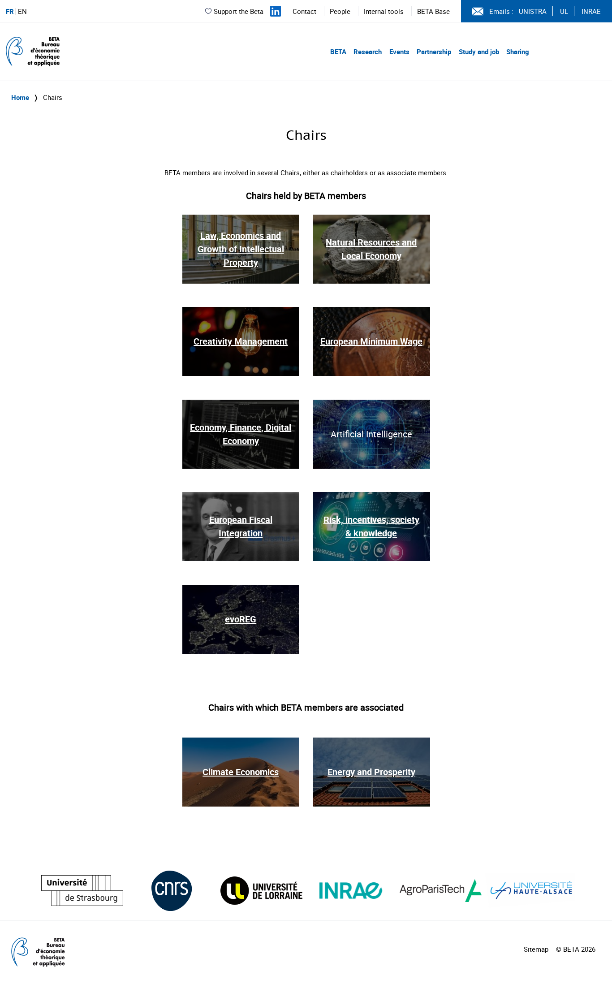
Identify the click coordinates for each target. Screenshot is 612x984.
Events (399, 51)
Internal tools (384, 11)
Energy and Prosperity (371, 772)
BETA (338, 51)
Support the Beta (238, 11)
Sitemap (536, 949)
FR (10, 11)
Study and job (479, 51)
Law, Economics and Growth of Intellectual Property (241, 248)
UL (564, 11)
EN (22, 11)
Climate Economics (241, 772)
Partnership (434, 51)
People (340, 11)
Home (20, 97)
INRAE (591, 11)
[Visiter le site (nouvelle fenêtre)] (82, 890)
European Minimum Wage (371, 341)
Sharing (517, 51)
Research (367, 51)
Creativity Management (241, 341)
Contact (304, 11)
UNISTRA (533, 11)
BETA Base (433, 11)
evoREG (240, 619)
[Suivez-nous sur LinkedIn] (275, 11)
